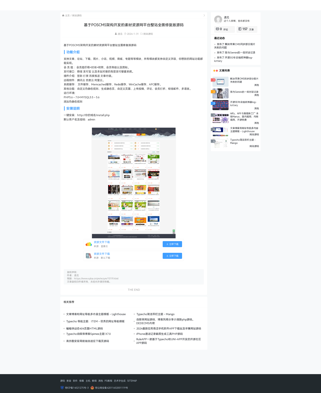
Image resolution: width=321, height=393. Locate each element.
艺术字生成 (120, 380)
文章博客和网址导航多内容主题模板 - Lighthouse (96, 314)
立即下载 (174, 244)
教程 (94, 380)
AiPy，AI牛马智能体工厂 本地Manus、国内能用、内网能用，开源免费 (244, 116)
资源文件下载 (102, 242)
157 (244, 29)
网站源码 (77, 15)
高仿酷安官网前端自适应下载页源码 (87, 341)
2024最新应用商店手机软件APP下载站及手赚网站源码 (168, 328)
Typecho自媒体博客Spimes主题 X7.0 (88, 334)
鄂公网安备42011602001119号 (111, 387)
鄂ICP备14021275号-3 (77, 387)
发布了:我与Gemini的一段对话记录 (236, 52)
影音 (69, 380)
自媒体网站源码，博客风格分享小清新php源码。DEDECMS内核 (165, 321)
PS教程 (108, 380)
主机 (88, 380)
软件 (75, 380)
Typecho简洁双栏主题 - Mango (155, 314)
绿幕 (81, 380)
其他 (256, 85)
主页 (67, 15)
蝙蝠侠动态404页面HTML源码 (84, 328)
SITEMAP (132, 380)
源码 (62, 380)
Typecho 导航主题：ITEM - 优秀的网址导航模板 (95, 321)
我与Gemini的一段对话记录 (244, 91)
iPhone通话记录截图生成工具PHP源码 (159, 334)
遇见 (120, 33)
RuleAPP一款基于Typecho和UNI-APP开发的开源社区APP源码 (168, 341)
